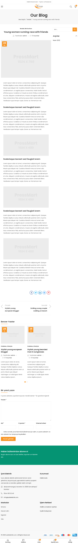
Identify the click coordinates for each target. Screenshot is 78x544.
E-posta (22, 423)
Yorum (3, 400)
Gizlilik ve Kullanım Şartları (48, 507)
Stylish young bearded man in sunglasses (37, 350)
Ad (2, 423)
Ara (74, 29)
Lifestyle (9, 346)
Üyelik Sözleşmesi (45, 511)
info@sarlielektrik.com (11, 497)
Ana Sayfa (22, 19)
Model (29, 19)
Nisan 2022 (56, 40)
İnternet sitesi (41, 423)
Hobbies (3, 346)
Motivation (28, 28)
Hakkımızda (43, 478)
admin (25, 36)
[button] (25, 382)
